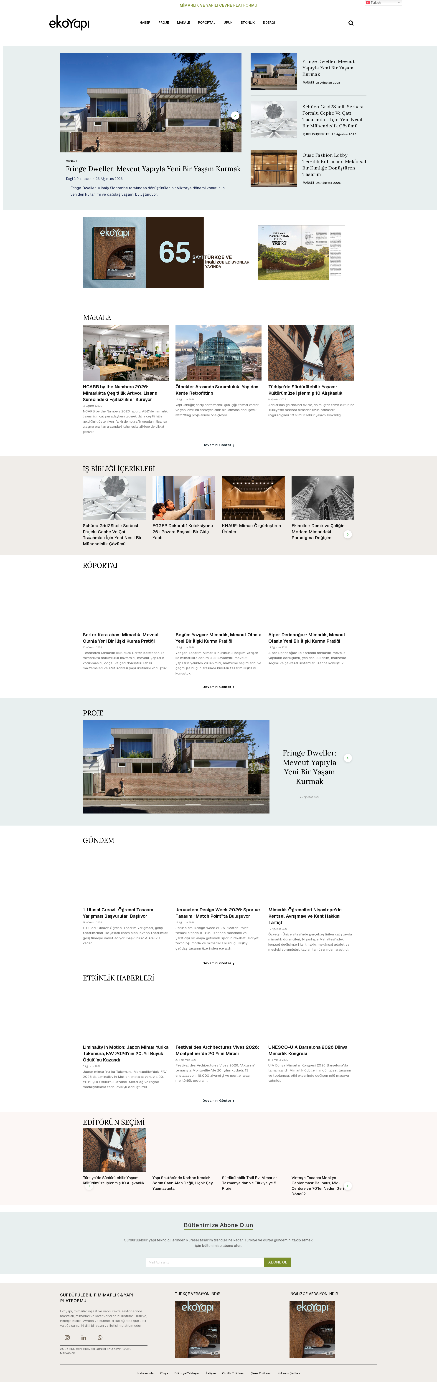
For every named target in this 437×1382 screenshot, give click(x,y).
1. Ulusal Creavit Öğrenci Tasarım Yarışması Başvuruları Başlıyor (118, 913)
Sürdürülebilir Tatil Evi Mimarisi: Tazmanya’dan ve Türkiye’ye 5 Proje (249, 1183)
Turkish (375, 2)
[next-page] (235, 115)
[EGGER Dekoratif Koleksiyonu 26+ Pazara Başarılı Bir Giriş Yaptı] (183, 498)
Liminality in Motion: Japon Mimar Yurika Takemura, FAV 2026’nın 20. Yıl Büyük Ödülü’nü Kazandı (125, 1053)
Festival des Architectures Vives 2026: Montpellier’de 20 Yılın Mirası (217, 1050)
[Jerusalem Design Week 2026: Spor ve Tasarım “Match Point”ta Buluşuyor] (218, 875)
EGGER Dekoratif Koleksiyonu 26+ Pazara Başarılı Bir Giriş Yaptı (182, 532)
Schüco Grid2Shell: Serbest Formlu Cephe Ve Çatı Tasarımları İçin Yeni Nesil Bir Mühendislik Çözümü (112, 535)
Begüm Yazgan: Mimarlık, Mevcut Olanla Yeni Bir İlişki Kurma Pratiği (218, 638)
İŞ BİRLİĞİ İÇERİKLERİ (316, 134)
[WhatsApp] (100, 1338)
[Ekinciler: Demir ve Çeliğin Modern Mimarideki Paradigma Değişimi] (323, 498)
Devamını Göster (217, 445)
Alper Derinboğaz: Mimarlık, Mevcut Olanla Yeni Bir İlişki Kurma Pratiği (306, 638)
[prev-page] (66, 115)
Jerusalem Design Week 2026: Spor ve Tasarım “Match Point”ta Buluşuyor (217, 913)
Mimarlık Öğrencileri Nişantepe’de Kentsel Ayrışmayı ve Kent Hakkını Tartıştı (305, 916)
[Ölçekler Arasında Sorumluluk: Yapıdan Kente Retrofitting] (218, 352)
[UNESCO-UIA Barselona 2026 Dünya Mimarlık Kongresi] (311, 1013)
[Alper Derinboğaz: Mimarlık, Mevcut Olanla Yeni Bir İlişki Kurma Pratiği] (311, 600)
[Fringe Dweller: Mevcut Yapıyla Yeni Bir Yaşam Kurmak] (150, 102)
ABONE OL (277, 1262)
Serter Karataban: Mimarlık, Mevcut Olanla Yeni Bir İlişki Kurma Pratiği (121, 638)
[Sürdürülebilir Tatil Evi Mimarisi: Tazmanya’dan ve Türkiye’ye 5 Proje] (253, 1150)
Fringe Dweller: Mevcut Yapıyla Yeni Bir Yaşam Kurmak (153, 168)
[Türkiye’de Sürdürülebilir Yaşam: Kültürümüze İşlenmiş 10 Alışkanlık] (311, 352)
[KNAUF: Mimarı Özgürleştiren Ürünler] (253, 498)
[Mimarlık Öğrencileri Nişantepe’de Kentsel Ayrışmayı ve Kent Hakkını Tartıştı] (311, 875)
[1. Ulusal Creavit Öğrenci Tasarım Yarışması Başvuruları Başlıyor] (126, 875)
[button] (351, 23)
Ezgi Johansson (78, 179)
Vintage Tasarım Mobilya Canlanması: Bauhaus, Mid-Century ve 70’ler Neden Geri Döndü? (318, 1185)
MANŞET (71, 160)
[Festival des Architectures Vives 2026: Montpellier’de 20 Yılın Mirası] (218, 1013)
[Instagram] (67, 1338)
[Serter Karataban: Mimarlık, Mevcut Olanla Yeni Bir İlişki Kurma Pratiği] (126, 600)
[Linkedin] (83, 1338)
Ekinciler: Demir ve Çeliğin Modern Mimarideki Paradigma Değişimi (318, 532)
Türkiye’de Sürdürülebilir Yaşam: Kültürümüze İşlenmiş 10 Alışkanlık (305, 390)
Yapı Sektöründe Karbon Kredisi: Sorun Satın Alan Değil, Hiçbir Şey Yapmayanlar (182, 1183)
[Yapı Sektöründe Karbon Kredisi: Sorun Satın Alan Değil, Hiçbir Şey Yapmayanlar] (183, 1150)
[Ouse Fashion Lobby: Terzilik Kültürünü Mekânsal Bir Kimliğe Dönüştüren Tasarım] (274, 168)
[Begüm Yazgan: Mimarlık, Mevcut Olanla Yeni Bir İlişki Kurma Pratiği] (218, 600)
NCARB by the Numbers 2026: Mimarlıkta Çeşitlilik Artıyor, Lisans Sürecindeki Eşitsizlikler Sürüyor (120, 393)
